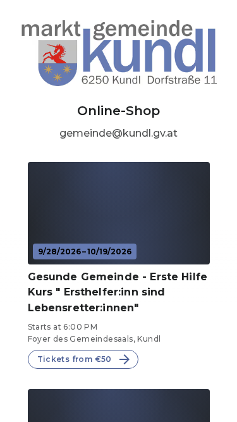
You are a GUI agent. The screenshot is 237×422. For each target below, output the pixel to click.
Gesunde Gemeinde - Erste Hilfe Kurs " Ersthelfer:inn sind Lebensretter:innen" (118, 292)
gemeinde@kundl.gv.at (118, 133)
